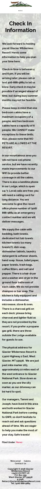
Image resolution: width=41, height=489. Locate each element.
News (19, 442)
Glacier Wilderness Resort (20, 4)
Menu (20, 10)
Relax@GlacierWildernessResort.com (21, 481)
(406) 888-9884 (22, 483)
